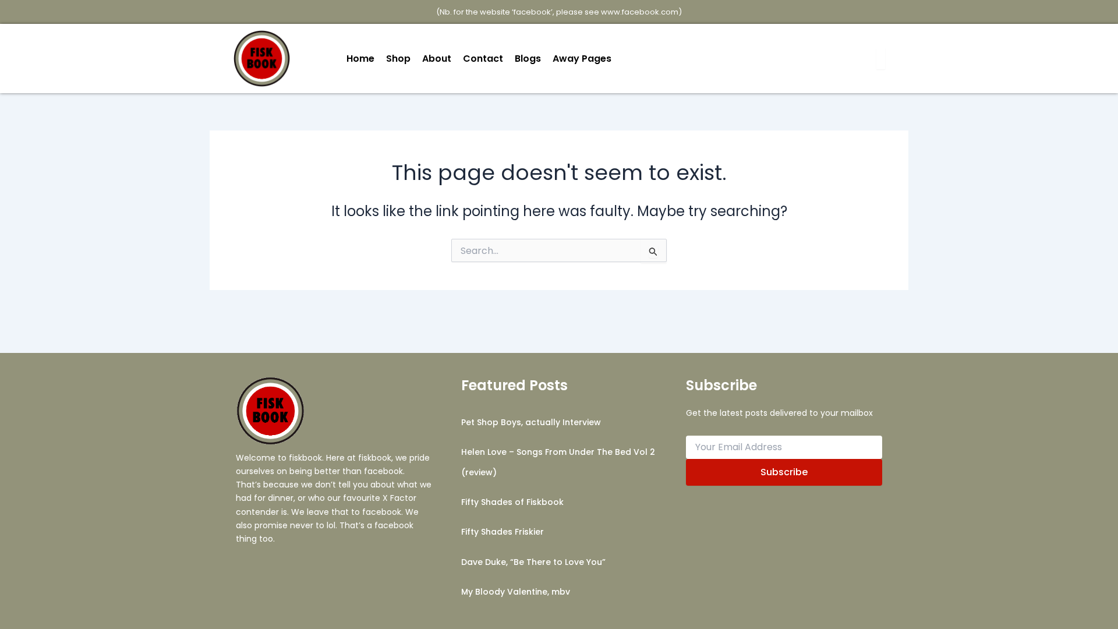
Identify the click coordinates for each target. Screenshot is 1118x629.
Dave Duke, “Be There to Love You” (533, 562)
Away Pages (582, 58)
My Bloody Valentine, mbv (515, 592)
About (436, 58)
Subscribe (784, 472)
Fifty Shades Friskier (502, 532)
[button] (585, 58)
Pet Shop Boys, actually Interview (531, 422)
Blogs (528, 58)
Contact (483, 58)
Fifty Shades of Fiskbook (512, 502)
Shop (398, 58)
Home (360, 58)
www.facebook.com (639, 11)
